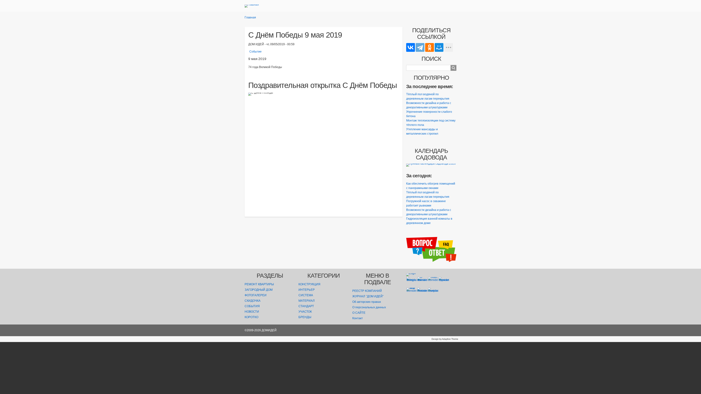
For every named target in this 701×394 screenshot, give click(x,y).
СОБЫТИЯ (252, 306)
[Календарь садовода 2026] (431, 165)
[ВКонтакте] (410, 47)
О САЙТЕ (358, 312)
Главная (250, 17)
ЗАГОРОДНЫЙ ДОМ (259, 289)
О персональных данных (369, 307)
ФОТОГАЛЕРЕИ (256, 295)
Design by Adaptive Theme (445, 339)
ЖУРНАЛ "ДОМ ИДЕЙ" (368, 296)
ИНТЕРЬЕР (306, 289)
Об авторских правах (366, 301)
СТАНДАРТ (306, 306)
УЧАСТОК (305, 311)
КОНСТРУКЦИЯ (309, 284)
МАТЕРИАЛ (306, 300)
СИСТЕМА (305, 295)
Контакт (357, 318)
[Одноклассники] (429, 47)
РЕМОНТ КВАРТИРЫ (259, 284)
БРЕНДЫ (304, 317)
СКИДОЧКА (253, 300)
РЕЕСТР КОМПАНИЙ (367, 290)
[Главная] (253, 6)
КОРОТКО (251, 317)
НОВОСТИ (252, 311)
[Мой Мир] (439, 47)
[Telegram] (420, 47)
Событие (255, 51)
